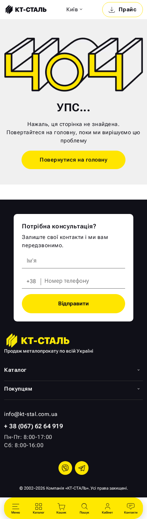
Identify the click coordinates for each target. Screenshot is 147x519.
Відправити (73, 303)
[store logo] (25, 9)
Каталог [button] (15, 370)
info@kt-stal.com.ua (31, 414)
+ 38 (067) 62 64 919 (33, 426)
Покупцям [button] (18, 388)
